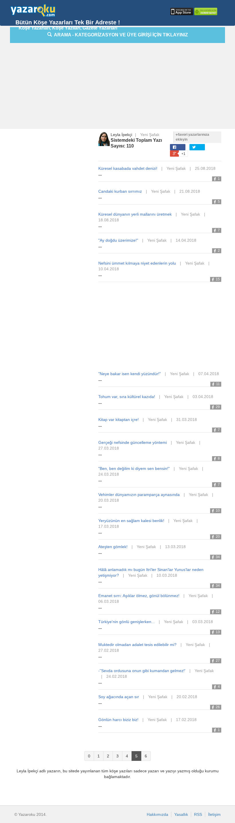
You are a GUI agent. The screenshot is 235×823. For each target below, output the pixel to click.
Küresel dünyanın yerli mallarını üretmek (135, 214)
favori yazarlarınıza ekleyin (192, 137)
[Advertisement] (122, 87)
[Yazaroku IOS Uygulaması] (181, 11)
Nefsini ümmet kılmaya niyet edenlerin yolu (137, 263)
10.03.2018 (166, 575)
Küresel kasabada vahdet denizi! (127, 168)
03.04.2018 (203, 396)
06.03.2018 (108, 601)
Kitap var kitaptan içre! (118, 419)
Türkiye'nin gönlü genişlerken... (126, 621)
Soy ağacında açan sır (118, 696)
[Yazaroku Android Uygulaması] (205, 11)
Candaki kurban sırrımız (120, 191)
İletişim (214, 814)
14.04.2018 (186, 240)
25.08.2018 (205, 168)
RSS (198, 814)
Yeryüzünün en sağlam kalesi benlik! (131, 520)
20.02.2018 (187, 696)
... (100, 174)
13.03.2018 (175, 546)
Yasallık (181, 814)
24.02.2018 (116, 676)
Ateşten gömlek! (113, 546)
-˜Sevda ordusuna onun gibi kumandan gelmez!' (141, 670)
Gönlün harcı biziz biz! (118, 719)
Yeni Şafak (149, 134)
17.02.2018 (186, 719)
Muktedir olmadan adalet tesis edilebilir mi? (137, 644)
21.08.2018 (189, 191)
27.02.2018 (108, 650)
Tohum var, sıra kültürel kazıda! (126, 396)
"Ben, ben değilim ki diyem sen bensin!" (134, 468)
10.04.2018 (108, 269)
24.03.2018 (108, 474)
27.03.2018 (108, 448)
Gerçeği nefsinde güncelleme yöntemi (132, 442)
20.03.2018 (108, 500)
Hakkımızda (157, 814)
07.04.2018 (208, 373)
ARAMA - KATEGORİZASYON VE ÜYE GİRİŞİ (120, 34)
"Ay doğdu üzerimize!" (118, 240)
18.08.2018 (108, 220)
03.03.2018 (202, 621)
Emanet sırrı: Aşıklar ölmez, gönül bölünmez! (138, 595)
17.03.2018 (108, 526)
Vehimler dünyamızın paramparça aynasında (139, 494)
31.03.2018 (186, 419)
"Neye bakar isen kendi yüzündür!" (129, 373)
